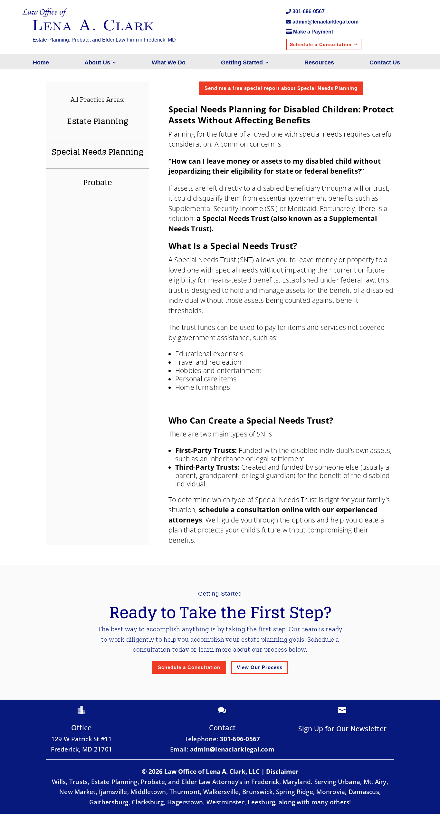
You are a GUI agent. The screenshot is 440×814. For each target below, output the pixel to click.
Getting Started (242, 63)
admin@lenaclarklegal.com (325, 21)
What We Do (169, 63)
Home (41, 63)
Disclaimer (282, 771)
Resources (319, 63)
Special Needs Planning (97, 151)
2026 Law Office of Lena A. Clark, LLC (204, 771)
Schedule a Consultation (321, 44)
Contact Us (384, 63)
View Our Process (259, 667)
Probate (97, 182)
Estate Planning (97, 121)
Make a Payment (313, 31)
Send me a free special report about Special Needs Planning (281, 88)
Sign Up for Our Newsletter (342, 728)
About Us (97, 63)
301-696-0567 (308, 11)
